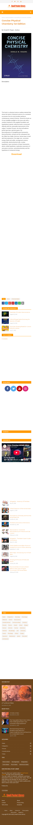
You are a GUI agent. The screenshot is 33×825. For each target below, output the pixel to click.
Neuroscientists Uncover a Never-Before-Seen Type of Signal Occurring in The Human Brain (19, 568)
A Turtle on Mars (8, 703)
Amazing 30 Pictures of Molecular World (19, 560)
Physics (10, 625)
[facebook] (12, 1)
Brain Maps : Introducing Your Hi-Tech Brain (20, 553)
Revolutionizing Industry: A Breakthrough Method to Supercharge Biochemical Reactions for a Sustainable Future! (20, 731)
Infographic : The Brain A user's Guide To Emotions (20, 539)
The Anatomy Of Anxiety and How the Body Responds (20, 516)
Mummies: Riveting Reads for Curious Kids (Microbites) (20, 327)
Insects (4, 633)
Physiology (10, 633)
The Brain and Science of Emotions (20, 522)
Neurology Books (15, 761)
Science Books (6, 764)
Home (3, 17)
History (16, 633)
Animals (10, 628)
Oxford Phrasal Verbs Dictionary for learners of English (20, 320)
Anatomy (25, 622)
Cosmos (16, 628)
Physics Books (14, 764)
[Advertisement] (16, 98)
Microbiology (12, 630)
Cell (17, 630)
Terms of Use (5, 805)
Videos (20, 625)
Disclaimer (19, 805)
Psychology (24, 617)
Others (10, 619)
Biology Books (24, 761)
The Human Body (16, 622)
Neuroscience (17, 619)
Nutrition (5, 630)
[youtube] (21, 1)
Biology (26, 625)
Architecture (5, 639)
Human (4, 628)
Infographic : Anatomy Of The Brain (19, 501)
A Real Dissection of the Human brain (20, 508)
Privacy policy (25, 810)
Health (15, 625)
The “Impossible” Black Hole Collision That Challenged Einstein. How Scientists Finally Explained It (20, 721)
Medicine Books (6, 761)
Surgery (22, 633)
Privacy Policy (20, 802)
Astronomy (22, 628)
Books (8, 299)
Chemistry (23, 630)
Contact (4, 802)
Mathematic (12, 636)
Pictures (4, 625)
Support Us (20, 812)
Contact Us (17, 810)
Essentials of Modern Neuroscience (20, 312)
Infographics (10, 617)
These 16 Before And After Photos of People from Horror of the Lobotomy (20, 546)
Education (24, 636)
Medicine (5, 619)
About (18, 800)
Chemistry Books (9, 17)
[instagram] (18, 1)
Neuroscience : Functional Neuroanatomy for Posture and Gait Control (20, 531)
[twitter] (15, 1)
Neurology (17, 617)
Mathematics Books (24, 764)
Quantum (5, 636)
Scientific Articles (6, 622)
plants (18, 636)
